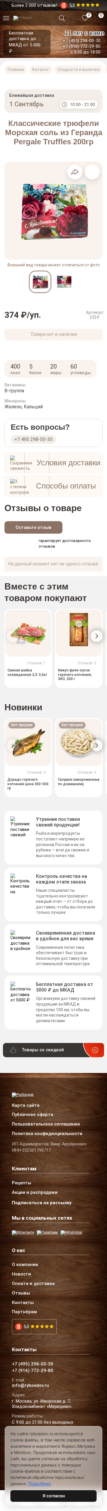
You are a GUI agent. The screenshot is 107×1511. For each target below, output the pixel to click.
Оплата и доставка (33, 1283)
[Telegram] (47, 1232)
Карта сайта (26, 1105)
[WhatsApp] (71, 1232)
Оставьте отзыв (33, 527)
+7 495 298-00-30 (33, 439)
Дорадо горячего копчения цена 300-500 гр (27, 783)
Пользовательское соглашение (46, 1124)
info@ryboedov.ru (30, 1385)
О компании (25, 1264)
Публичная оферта (32, 1114)
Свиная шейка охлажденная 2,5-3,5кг (27, 672)
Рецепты (21, 1183)
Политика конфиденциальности (47, 1133)
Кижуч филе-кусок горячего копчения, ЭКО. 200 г (75, 674)
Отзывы (21, 1293)
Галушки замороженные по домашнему (79, 781)
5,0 (26, 1326)
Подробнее (39, 1483)
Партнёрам (24, 1312)
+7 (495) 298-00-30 (81, 40)
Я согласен (54, 1495)
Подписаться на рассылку (42, 1202)
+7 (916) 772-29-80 (81, 46)
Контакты (23, 1302)
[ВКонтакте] (23, 1232)
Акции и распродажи (35, 1192)
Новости (21, 1274)
